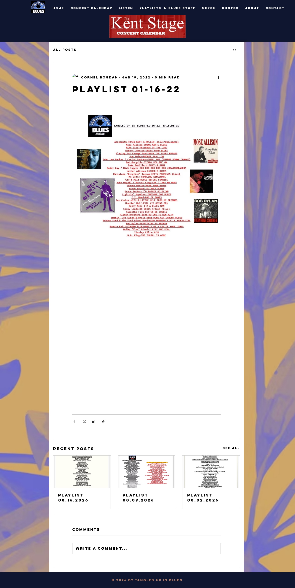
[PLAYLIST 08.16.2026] (82, 472)
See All (231, 448)
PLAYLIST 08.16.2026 (73, 497)
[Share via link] (104, 421)
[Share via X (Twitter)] (84, 421)
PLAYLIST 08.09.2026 (138, 497)
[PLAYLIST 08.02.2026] (211, 472)
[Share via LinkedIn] (94, 421)
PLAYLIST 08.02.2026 (203, 497)
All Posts (65, 50)
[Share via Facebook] (74, 421)
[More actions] (218, 77)
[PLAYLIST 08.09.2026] (146, 472)
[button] (235, 49)
